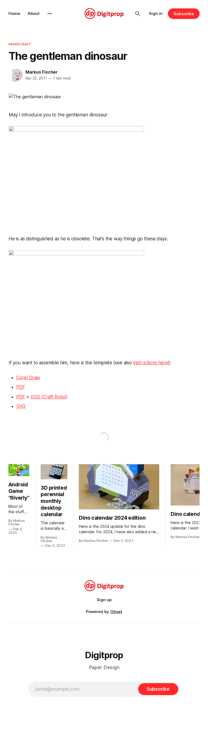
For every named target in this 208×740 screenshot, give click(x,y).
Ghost (116, 611)
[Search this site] (137, 13)
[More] (50, 13)
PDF (20, 387)
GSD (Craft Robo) (49, 397)
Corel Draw (28, 377)
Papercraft (20, 44)
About (34, 13)
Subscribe (184, 13)
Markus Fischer (41, 72)
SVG (20, 406)
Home (14, 13)
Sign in (155, 13)
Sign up (104, 599)
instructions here (150, 362)
